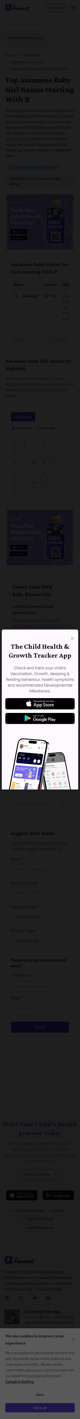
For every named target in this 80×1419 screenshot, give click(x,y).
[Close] (72, 638)
